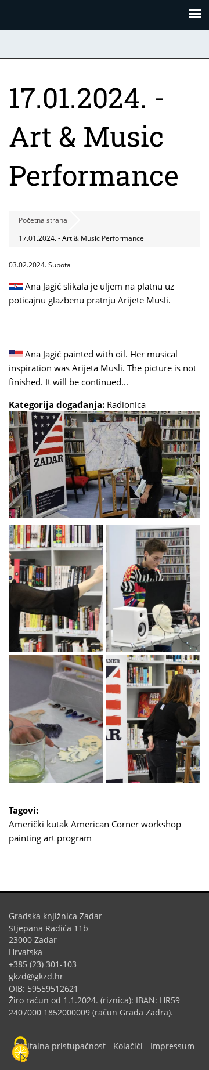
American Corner (105, 824)
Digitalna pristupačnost (60, 1045)
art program (68, 838)
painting (25, 838)
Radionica (126, 404)
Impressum (172, 1045)
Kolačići (128, 1045)
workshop (161, 824)
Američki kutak (39, 824)
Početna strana (43, 220)
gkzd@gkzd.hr (40, 976)
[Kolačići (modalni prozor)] (20, 1050)
